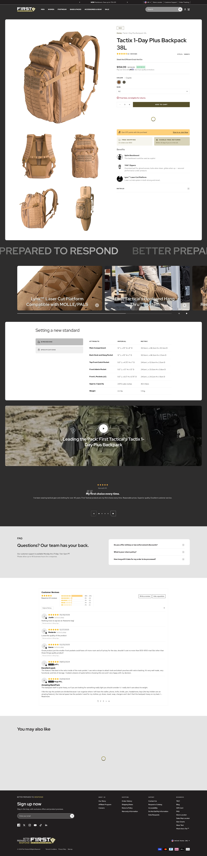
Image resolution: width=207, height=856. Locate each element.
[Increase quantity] (129, 104)
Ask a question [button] (158, 596)
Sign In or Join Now (180, 132)
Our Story (102, 801)
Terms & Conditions (51, 849)
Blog (178, 804)
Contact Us (152, 801)
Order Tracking (184, 2)
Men (43, 9)
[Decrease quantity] (120, 104)
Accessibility (153, 808)
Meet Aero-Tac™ (182, 829)
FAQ (177, 811)
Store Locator (157, 2)
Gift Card (179, 808)
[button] (122, 54)
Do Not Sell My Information (158, 811)
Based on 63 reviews (49, 598)
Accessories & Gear (93, 9)
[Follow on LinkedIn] (46, 825)
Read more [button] (46, 696)
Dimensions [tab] (46, 342)
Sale (107, 9)
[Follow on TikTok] (40, 825)
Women (51, 9)
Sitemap (70, 849)
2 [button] (100, 701)
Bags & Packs (75, 9)
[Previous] (79, 2)
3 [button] (103, 701)
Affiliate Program (105, 804)
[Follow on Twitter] (24, 825)
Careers (102, 808)
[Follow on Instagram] (29, 825)
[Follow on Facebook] (18, 825)
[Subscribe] (72, 816)
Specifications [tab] (48, 350)
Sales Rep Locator (183, 818)
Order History (127, 801)
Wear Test (180, 825)
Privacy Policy (62, 849)
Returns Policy (127, 808)
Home (119, 33)
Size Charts (180, 822)
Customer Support (170, 2)
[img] (53, 615)
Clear (174, 9)
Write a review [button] (145, 596)
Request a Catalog (155, 804)
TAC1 (178, 801)
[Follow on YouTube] (35, 825)
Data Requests (153, 815)
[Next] (127, 2)
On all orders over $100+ (103, 2)
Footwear (62, 9)
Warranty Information (130, 811)
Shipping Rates (127, 804)
